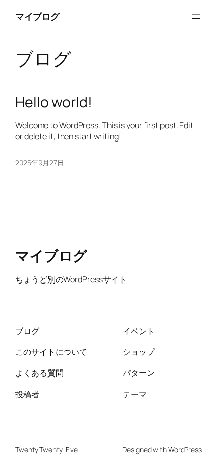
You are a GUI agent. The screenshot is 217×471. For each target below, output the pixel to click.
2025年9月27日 (39, 162)
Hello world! (53, 102)
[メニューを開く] (196, 17)
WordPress (185, 449)
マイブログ (37, 16)
